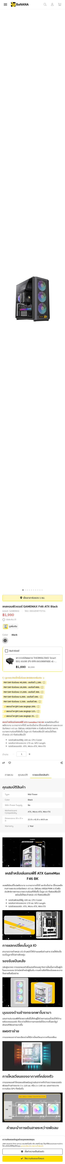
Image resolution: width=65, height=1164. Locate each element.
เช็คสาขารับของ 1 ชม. (34, 598)
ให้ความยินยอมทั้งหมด (34, 1158)
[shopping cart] (60, 4)
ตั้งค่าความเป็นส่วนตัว (34, 1151)
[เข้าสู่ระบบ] (52, 4)
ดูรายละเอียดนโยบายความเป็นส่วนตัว (32, 1146)
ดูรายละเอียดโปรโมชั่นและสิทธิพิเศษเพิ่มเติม (23, 678)
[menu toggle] (5, 4)
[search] (45, 4)
